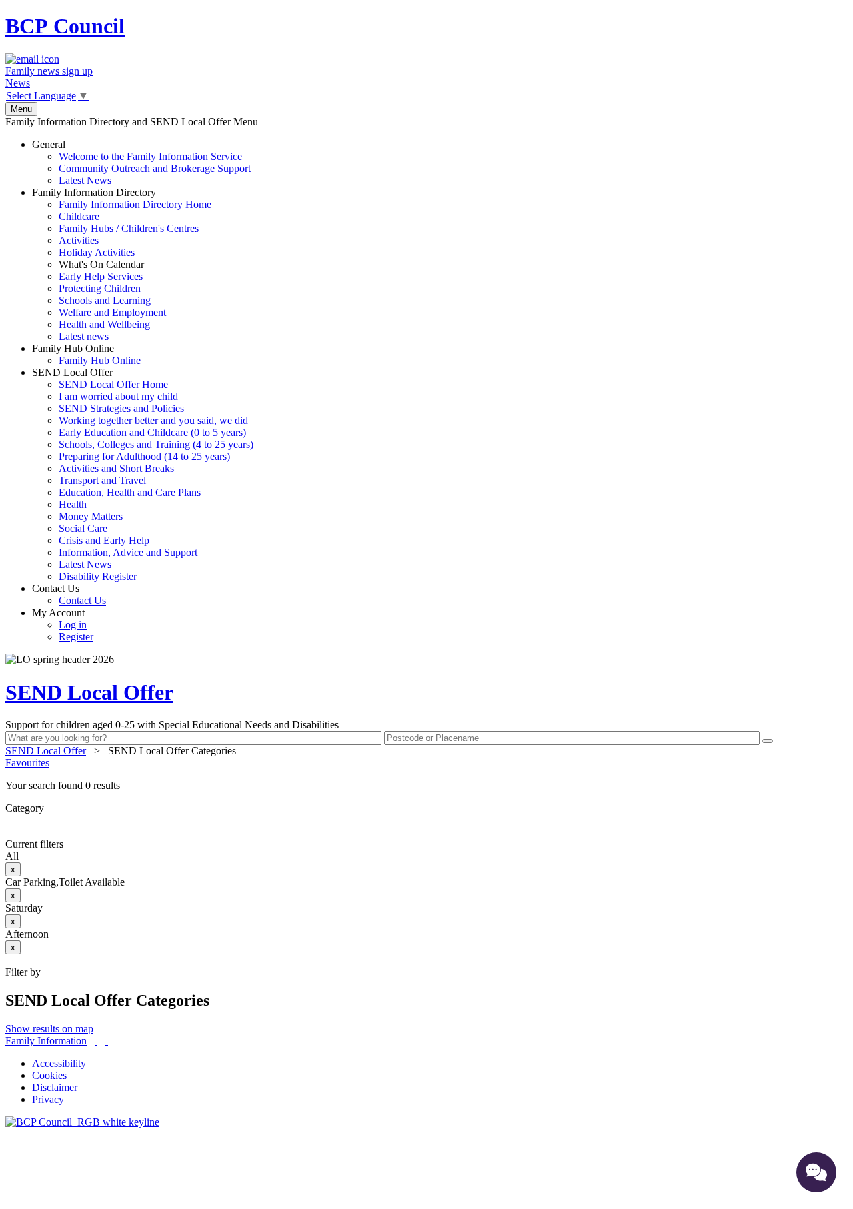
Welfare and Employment (112, 312)
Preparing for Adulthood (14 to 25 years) (144, 456)
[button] (426, 786)
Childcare (79, 216)
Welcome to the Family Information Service (150, 156)
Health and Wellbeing (104, 324)
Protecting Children (100, 288)
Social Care (83, 528)
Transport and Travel (102, 480)
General (141, 162)
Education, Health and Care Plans (130, 492)
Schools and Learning (105, 300)
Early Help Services (101, 276)
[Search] (767, 741)
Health (73, 504)
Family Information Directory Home (135, 204)
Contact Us (69, 594)
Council (65, 26)
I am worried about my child (118, 396)
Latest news (84, 336)
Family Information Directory (121, 264)
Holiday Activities (97, 252)
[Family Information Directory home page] (82, 1122)
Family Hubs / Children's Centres (129, 228)
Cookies (49, 1075)
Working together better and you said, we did (153, 420)
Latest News (85, 180)
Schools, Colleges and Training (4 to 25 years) (156, 444)
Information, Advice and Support (128, 552)
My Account (62, 624)
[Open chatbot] (816, 1172)
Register (76, 636)
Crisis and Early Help (104, 540)
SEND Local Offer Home (113, 384)
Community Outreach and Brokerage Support (155, 168)
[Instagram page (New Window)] (106, 1040)
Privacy (48, 1099)
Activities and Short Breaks (116, 468)
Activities (79, 240)
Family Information (46, 1040)
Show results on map (49, 1028)
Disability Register (98, 576)
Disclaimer (54, 1087)
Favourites (27, 762)
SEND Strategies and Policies (121, 408)
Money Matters (91, 516)
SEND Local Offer (142, 474)
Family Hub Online (86, 354)
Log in (73, 624)
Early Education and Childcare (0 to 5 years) (152, 432)
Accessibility (59, 1063)
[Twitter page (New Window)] (96, 1040)
